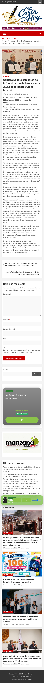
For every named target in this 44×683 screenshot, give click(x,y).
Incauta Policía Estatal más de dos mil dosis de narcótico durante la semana (22, 273)
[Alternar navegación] (4, 33)
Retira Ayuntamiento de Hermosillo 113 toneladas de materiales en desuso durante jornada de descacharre (21, 469)
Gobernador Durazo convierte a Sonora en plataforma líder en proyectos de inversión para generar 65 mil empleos (22, 658)
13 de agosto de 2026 (10, 664)
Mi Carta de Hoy (27, 674)
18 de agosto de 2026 (10, 585)
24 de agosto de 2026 (10, 548)
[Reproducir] (22, 420)
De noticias (8, 532)
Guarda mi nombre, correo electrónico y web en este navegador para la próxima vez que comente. (21, 351)
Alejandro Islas (23, 94)
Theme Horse (24, 677)
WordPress (28, 679)
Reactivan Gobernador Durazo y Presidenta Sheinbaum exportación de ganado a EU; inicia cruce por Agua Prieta (21, 488)
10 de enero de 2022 (10, 94)
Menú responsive (40, 2)
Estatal (6, 76)
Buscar (5, 370)
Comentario (8, 294)
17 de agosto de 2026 (10, 624)
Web (4, 338)
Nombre (6, 320)
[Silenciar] (26, 500)
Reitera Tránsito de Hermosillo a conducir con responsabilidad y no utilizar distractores (21, 264)
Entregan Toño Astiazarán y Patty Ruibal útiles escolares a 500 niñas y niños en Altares (21, 619)
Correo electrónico (10, 329)
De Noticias (8, 507)
